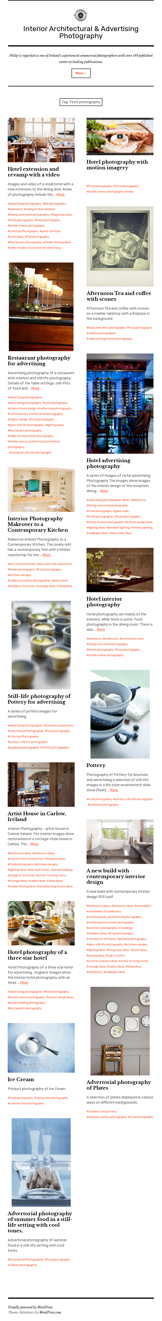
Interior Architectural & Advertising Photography (81, 32)
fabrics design (19, 419)
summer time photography (27, 1103)
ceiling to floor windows (40, 209)
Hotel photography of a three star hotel (37, 955)
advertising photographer (26, 397)
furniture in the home (102, 939)
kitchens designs (20, 575)
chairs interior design (23, 408)
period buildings (63, 870)
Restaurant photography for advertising (39, 360)
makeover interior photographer (30, 580)
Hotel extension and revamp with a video (34, 172)
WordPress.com (50, 1312)
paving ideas (96, 955)
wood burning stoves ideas (56, 886)
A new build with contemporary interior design (116, 876)
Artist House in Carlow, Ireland (37, 816)
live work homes (40, 870)
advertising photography (25, 203)
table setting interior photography (110, 338)
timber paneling (143, 527)
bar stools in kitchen (22, 564)
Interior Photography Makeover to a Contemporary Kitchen (38, 524)
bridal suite (112, 638)
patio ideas (17, 236)
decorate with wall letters (55, 564)
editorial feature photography (108, 1117)
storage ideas (47, 586)
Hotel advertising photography (108, 463)
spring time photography (52, 1098)
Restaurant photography (26, 242)
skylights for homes (22, 586)
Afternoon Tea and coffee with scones (119, 296)
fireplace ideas (56, 859)
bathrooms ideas (20, 853)
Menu (79, 73)
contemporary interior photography (111, 922)
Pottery (96, 765)
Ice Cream (21, 1079)
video (13, 248)
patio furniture (51, 231)
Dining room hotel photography (29, 214)
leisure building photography (27, 1003)
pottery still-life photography (29, 742)
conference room (133, 638)
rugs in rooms (115, 955)
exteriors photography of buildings (111, 928)
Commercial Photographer (26, 731)
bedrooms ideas (44, 853)
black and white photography (107, 327)
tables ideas (38, 881)
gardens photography (133, 939)
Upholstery (96, 972)
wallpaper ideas (98, 533)
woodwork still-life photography (31, 452)
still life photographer (102, 333)
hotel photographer (101, 516)
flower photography (22, 569)
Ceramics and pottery (59, 725)
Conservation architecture (27, 859)
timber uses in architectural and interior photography (34, 444)
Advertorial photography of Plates (119, 1085)
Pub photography (38, 236)
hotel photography (48, 220)
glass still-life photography (27, 425)
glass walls (122, 511)
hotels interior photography (27, 225)
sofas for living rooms (52, 875)
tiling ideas (65, 586)
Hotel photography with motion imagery (117, 165)
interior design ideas (139, 522)
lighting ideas (55, 425)
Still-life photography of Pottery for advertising (39, 699)
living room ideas (119, 950)
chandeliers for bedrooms (105, 911)
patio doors (61, 580)
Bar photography (55, 203)
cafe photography (56, 403)
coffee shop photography (55, 408)
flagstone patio (62, 214)
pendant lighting (118, 527)
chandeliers (144, 906)
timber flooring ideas (58, 242)
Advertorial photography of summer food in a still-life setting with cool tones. (40, 1222)
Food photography (21, 220)
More (60, 194)
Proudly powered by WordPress (30, 1307)
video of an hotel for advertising (40, 248)
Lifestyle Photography (24, 231)
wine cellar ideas (121, 533)
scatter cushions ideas (103, 961)
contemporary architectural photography (36, 414)
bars (127, 500)
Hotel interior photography (104, 602)
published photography (24, 747)
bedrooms (16, 209)
